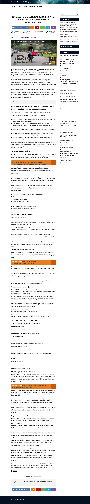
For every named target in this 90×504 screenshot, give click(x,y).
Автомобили (40, 6)
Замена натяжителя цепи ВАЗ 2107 (68, 136)
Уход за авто (32, 6)
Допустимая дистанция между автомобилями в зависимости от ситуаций (68, 97)
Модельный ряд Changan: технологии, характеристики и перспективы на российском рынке (68, 33)
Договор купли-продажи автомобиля (68, 122)
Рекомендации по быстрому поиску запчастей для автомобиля (69, 79)
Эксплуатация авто (22, 6)
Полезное (14, 6)
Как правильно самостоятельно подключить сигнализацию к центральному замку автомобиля (69, 153)
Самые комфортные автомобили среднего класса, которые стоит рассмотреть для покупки (68, 62)
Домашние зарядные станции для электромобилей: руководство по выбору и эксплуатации (68, 24)
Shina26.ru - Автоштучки (21, 2)
